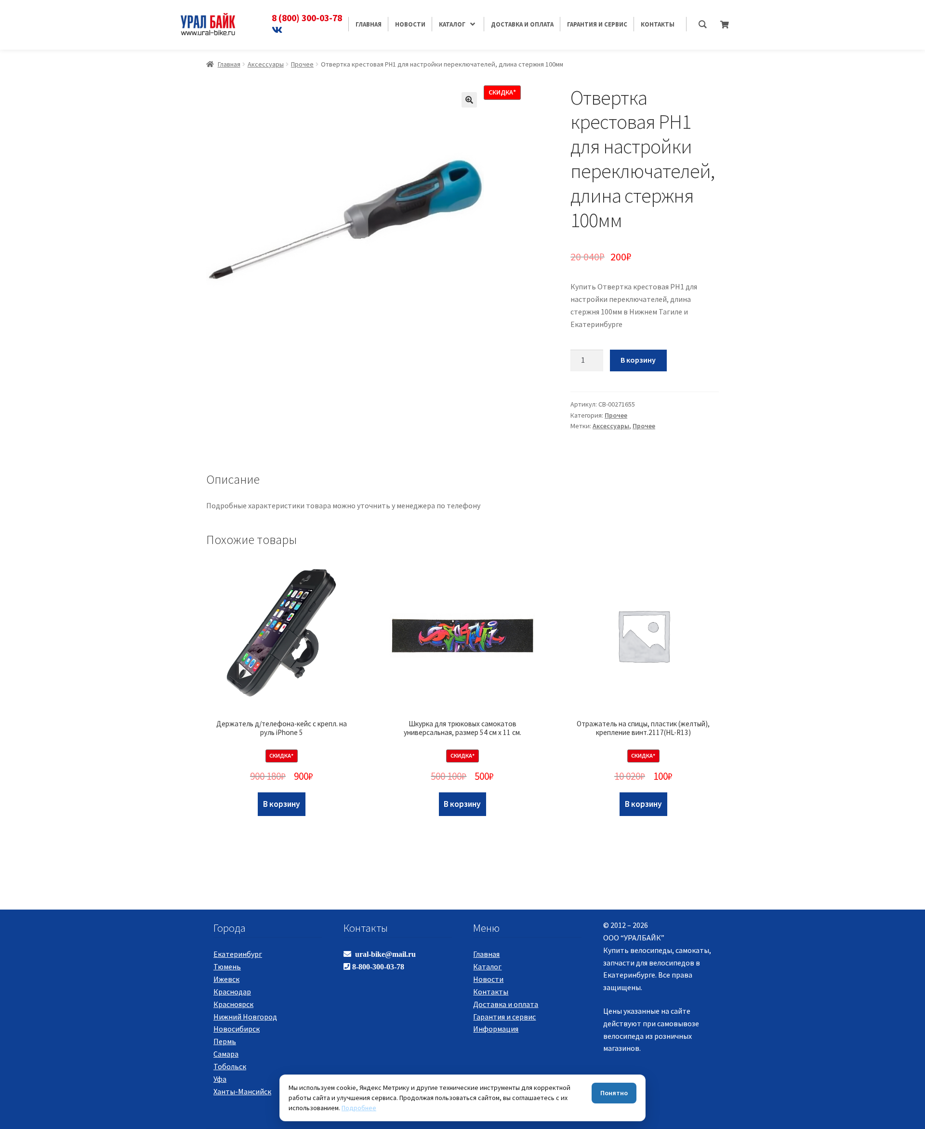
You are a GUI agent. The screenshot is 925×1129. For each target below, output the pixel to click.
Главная (229, 64)
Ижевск (226, 979)
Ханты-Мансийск (242, 1091)
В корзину (638, 360)
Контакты (490, 991)
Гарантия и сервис (504, 1016)
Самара (225, 1054)
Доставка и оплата (505, 1004)
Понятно (614, 1092)
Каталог (487, 966)
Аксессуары (266, 64)
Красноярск (233, 1004)
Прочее (302, 64)
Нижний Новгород (245, 1016)
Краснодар (232, 991)
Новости (488, 979)
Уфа (219, 1079)
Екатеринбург (237, 954)
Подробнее (359, 1107)
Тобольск (229, 1066)
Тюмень (227, 966)
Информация (495, 1029)
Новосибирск (236, 1029)
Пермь (224, 1041)
